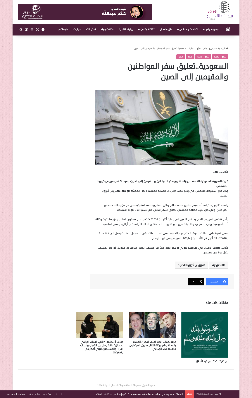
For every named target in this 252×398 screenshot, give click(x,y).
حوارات (77, 29)
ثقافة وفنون (147, 29)
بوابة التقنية (126, 29)
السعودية (218, 265)
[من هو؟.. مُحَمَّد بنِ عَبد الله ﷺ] (204, 335)
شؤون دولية (195, 48)
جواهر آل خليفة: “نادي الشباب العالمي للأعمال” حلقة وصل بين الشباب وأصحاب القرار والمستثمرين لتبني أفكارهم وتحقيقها (101, 347)
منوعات (64, 29)
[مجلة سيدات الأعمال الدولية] (220, 10)
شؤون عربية (203, 56)
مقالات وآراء (107, 29)
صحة (190, 56)
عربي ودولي (212, 29)
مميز (180, 56)
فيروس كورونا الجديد (191, 265)
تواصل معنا (34, 394)
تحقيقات (91, 29)
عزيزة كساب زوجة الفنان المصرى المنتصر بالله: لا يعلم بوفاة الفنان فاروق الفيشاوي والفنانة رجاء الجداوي (152, 345)
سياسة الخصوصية (16, 394)
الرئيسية (222, 48)
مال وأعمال (166, 29)
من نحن (47, 394)
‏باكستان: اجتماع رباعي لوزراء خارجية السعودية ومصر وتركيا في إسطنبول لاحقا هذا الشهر (140, 394)
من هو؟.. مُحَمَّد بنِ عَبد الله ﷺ (212, 361)
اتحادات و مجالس (188, 29)
